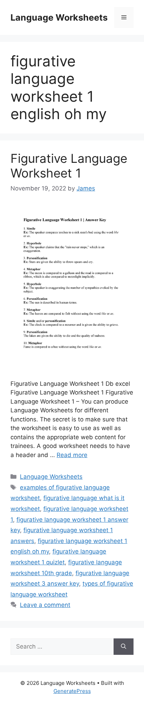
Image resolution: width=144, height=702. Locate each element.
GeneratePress (72, 691)
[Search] (124, 646)
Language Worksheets (59, 17)
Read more (72, 454)
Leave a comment (45, 604)
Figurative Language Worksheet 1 (68, 165)
